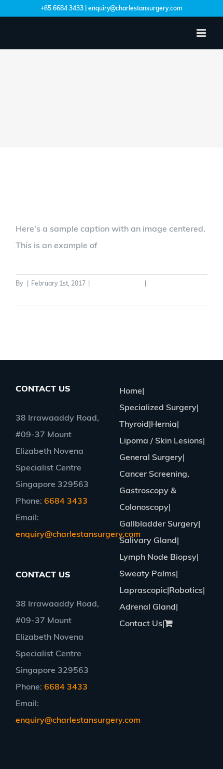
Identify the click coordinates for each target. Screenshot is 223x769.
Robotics (186, 590)
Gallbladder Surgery (158, 523)
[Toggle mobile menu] (202, 33)
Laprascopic (143, 590)
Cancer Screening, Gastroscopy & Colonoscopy (154, 490)
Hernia (164, 424)
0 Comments (167, 283)
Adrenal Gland (147, 606)
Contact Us (140, 623)
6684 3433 (66, 500)
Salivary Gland (148, 540)
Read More (31, 296)
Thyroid (134, 424)
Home (130, 390)
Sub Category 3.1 (117, 283)
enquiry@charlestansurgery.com (78, 534)
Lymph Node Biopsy (158, 556)
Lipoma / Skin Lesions (161, 440)
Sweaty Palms (147, 573)
